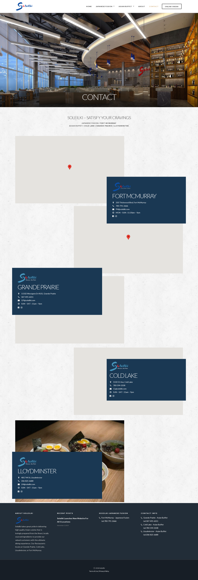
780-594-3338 (119, 385)
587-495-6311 (27, 297)
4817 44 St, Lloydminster (31, 477)
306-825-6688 (27, 481)
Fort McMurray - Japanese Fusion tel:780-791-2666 (115, 519)
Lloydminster (121, 126)
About (141, 6)
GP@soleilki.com (28, 300)
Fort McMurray (108, 123)
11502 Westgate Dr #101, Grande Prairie (38, 293)
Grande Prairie (104, 126)
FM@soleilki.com (123, 209)
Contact (154, 6)
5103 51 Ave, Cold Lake (123, 382)
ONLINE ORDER (171, 7)
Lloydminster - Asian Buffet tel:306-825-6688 (154, 533)
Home (89, 6)
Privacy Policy (104, 571)
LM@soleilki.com (28, 484)
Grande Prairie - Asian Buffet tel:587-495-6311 (155, 519)
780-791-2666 (122, 206)
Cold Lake (89, 126)
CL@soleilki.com (119, 389)
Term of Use (93, 571)
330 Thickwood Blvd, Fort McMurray (131, 202)
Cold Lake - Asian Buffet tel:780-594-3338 (153, 526)
